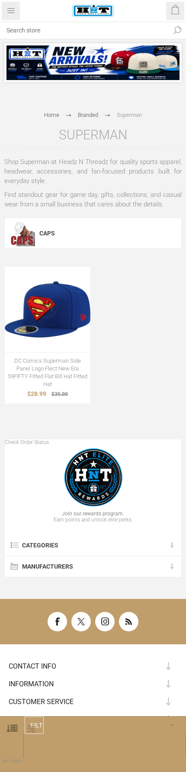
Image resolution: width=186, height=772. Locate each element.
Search (177, 30)
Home (51, 115)
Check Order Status (27, 442)
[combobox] (84, 30)
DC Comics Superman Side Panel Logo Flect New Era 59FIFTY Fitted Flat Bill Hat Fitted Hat (47, 372)
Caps (47, 233)
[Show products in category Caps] (22, 233)
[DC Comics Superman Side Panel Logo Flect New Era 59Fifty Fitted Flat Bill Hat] (47, 309)
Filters (37, 725)
